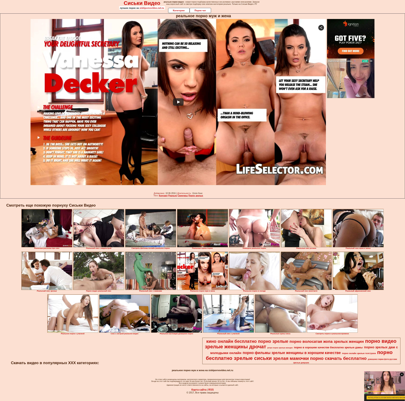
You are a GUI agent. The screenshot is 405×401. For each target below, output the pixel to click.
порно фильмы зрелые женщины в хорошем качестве (292, 353)
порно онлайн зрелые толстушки (359, 353)
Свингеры (183, 195)
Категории (179, 10)
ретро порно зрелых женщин (280, 348)
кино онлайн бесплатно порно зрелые (247, 341)
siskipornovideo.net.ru (152, 8)
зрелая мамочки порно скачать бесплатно (320, 358)
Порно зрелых (195, 195)
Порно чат (200, 10)
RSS (211, 389)
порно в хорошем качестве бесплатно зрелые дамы (328, 347)
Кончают (163, 195)
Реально (172, 195)
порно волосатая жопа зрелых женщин (327, 341)
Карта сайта (198, 389)
